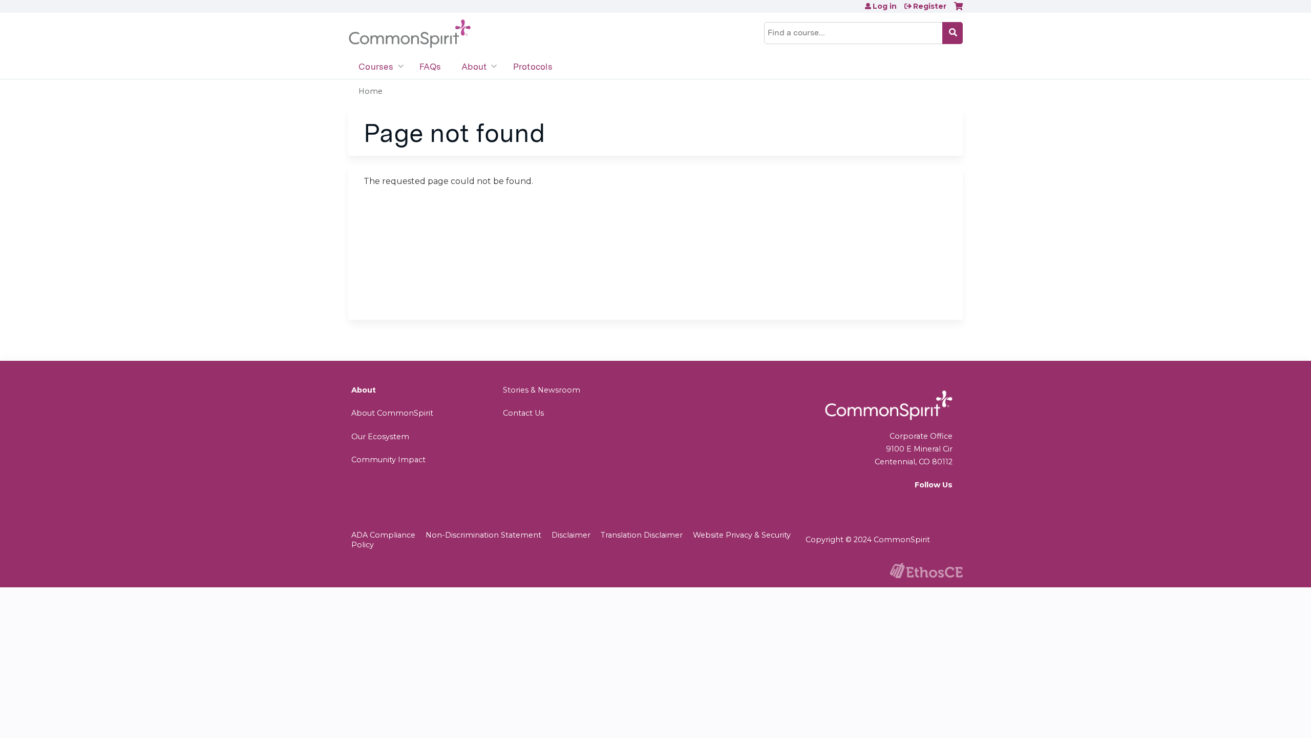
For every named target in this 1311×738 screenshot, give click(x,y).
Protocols (533, 66)
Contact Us (523, 413)
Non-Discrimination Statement (483, 535)
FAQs (430, 66)
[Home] (409, 34)
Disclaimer (571, 535)
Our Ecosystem (380, 436)
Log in (885, 6)
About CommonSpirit (392, 413)
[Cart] (958, 10)
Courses (375, 66)
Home (370, 91)
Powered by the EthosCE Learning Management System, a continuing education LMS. (926, 570)
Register (929, 6)
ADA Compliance (383, 535)
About (474, 66)
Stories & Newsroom (541, 390)
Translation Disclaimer (642, 535)
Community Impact (388, 459)
